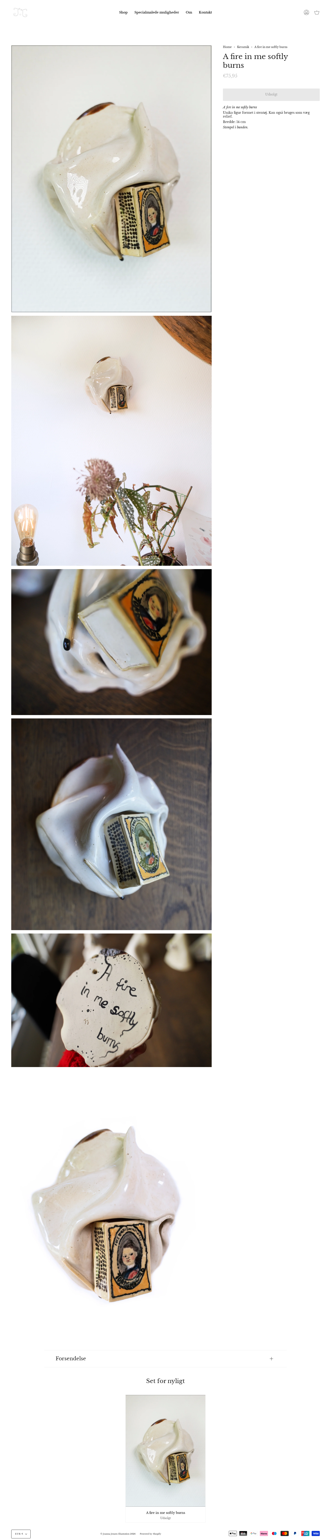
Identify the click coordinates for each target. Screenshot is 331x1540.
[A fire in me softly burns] (165, 1451)
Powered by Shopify (150, 1534)
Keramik (243, 47)
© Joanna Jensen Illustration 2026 (118, 1534)
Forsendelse (71, 1359)
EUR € (19, 1534)
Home (227, 47)
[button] (123, 12)
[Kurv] (317, 12)
